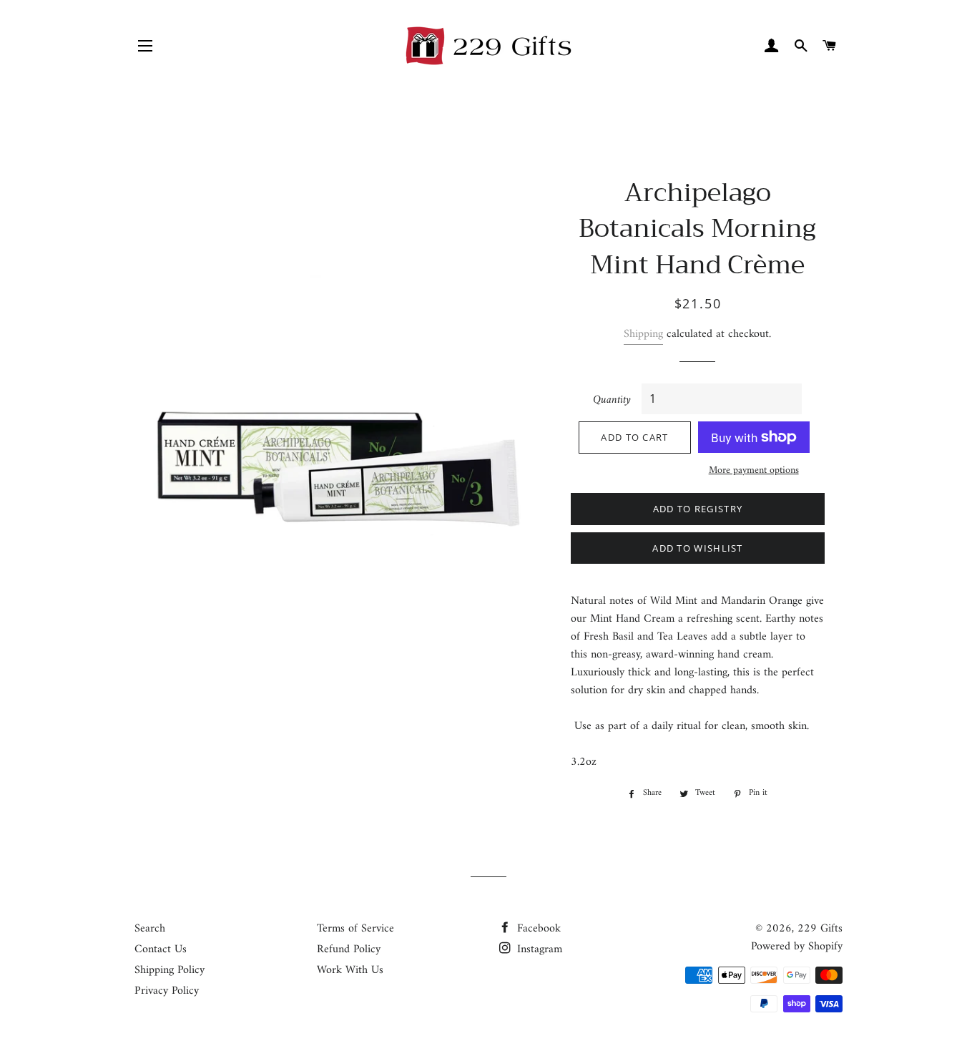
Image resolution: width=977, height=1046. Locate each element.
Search (149, 929)
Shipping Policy (169, 970)
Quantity (612, 400)
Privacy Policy (166, 991)
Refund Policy (349, 949)
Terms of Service (355, 929)
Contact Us (160, 949)
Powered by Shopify (797, 947)
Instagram (538, 949)
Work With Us (350, 970)
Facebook (537, 929)
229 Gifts (820, 929)
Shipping (643, 334)
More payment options (754, 471)
